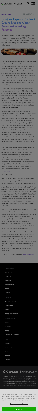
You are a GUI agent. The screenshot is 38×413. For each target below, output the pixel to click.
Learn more (24, 400)
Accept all (19, 409)
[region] (19, 401)
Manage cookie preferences (19, 404)
